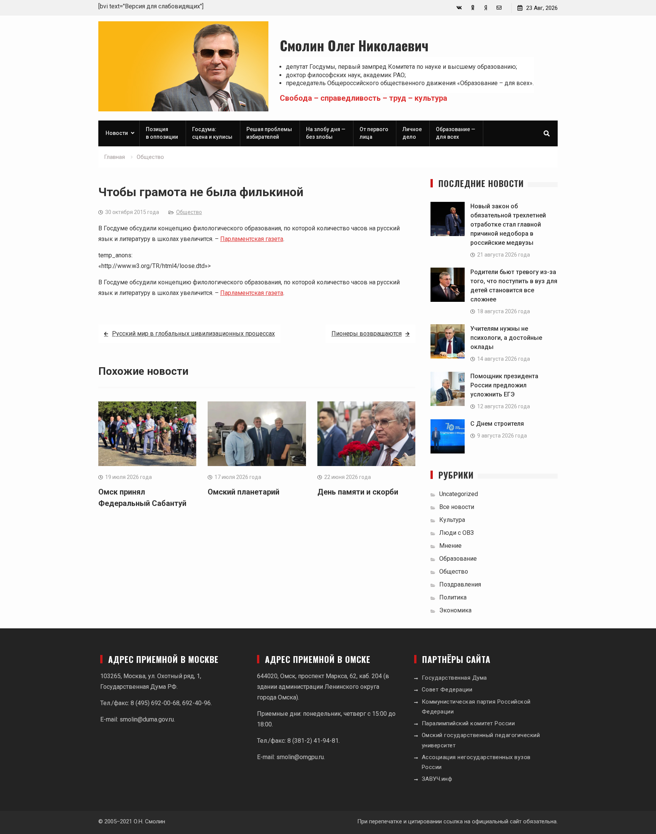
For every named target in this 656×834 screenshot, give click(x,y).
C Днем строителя (497, 423)
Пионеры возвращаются (366, 333)
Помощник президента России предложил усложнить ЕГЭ (504, 385)
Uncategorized (458, 494)
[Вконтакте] (459, 7)
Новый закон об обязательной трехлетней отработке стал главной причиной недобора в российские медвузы (508, 224)
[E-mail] (499, 7)
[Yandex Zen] (485, 7)
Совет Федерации (447, 689)
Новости (117, 133)
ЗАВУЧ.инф (437, 778)
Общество (189, 212)
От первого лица (374, 133)
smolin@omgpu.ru (300, 757)
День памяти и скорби (357, 491)
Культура (452, 519)
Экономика (455, 610)
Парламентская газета (251, 239)
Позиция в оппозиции (162, 133)
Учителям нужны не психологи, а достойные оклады (506, 337)
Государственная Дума (454, 677)
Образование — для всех (455, 133)
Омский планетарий (243, 491)
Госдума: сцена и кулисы (212, 133)
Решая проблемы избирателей (269, 133)
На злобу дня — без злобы (325, 133)
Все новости (456, 507)
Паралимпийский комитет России (468, 723)
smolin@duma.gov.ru (147, 719)
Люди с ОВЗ (456, 532)
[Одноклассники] (472, 7)
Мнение (450, 545)
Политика (453, 597)
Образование (458, 558)
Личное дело (412, 133)
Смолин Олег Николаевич (354, 45)
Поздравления (460, 584)
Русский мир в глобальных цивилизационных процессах (193, 333)
